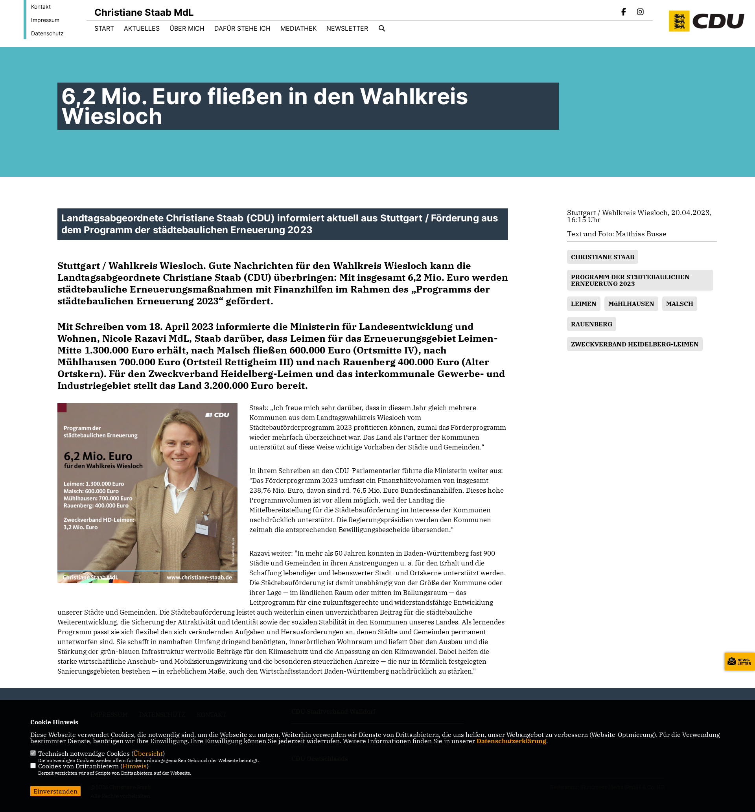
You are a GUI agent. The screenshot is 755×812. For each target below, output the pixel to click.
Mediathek (298, 28)
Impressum (45, 20)
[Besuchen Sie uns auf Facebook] (624, 12)
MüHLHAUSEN (631, 303)
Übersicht (148, 753)
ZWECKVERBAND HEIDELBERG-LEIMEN (635, 344)
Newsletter (347, 28)
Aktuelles (142, 28)
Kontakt (41, 6)
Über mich (186, 28)
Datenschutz (47, 33)
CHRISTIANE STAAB (602, 256)
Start (104, 28)
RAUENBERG (591, 324)
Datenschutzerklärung (511, 741)
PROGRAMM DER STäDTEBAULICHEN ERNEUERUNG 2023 (630, 280)
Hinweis (134, 766)
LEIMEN (584, 303)
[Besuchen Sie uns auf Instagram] (640, 12)
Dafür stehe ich (242, 28)
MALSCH (679, 303)
